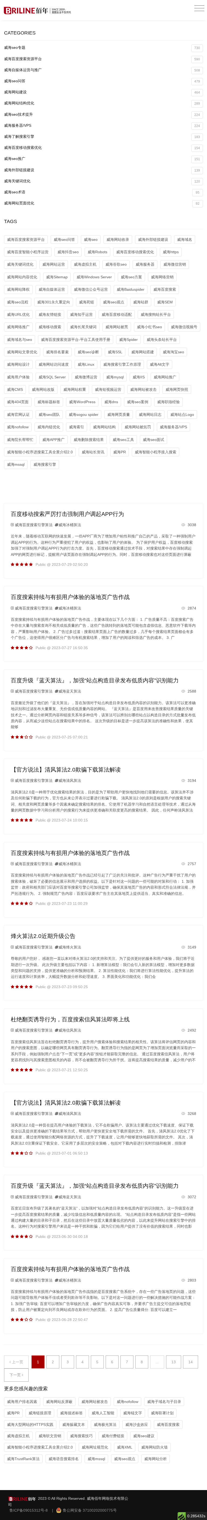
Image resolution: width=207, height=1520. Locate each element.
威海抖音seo (68, 252)
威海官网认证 (18, 414)
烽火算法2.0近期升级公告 (43, 936)
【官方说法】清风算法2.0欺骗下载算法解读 (66, 769)
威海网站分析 (155, 1459)
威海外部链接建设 (102, 170)
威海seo (91, 239)
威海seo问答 (102, 81)
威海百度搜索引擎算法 (34, 525)
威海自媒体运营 (52, 289)
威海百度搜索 (164, 289)
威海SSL (115, 352)
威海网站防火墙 (154, 1447)
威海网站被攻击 (143, 389)
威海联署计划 (162, 1413)
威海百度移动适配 (117, 314)
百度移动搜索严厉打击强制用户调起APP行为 (67, 514)
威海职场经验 (168, 402)
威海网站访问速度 (54, 364)
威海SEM (165, 302)
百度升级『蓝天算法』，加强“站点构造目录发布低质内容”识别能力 (95, 680)
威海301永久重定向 (53, 302)
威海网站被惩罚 (138, 427)
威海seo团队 (49, 414)
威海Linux (86, 364)
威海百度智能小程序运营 (28, 252)
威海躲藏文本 (73, 1424)
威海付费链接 (113, 1436)
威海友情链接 (50, 314)
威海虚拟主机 (85, 264)
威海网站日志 (150, 414)
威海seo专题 (102, 47)
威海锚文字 (132, 1413)
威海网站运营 (53, 264)
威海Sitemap (57, 277)
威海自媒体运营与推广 (102, 70)
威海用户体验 (18, 377)
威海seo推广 (102, 158)
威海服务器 (145, 264)
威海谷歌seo (116, 264)
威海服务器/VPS (102, 125)
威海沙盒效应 (136, 1424)
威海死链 (86, 302)
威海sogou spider (83, 414)
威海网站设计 (18, 364)
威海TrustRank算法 (23, 1459)
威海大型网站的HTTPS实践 (30, 1424)
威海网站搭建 (142, 352)
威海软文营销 (50, 1436)
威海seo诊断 (88, 352)
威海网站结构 (104, 427)
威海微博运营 (86, 377)
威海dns (111, 402)
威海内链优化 (48, 427)
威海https (171, 252)
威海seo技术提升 (102, 114)
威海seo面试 (153, 439)
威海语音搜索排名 (64, 1459)
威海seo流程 (17, 302)
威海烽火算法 (69, 947)
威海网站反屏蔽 (59, 1401)
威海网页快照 (176, 389)
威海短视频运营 (108, 389)
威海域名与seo (19, 339)
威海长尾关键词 (83, 327)
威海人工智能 (103, 1413)
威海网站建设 (102, 92)
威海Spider (128, 339)
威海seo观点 (113, 302)
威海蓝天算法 (69, 691)
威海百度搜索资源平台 (102, 59)
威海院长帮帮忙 (20, 439)
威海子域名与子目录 (164, 1401)
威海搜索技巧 (81, 1436)
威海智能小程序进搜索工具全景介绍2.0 (40, 452)
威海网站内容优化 (22, 277)
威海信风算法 (69, 1030)
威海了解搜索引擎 (102, 136)
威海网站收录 (117, 239)
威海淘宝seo (173, 352)
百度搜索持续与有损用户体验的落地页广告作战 (70, 597)
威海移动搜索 (50, 327)
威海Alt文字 (159, 364)
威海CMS (15, 389)
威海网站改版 (43, 389)
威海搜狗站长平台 (156, 314)
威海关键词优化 (102, 181)
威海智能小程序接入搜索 (155, 452)
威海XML (124, 1447)
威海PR (119, 452)
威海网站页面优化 (101, 203)
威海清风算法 (69, 780)
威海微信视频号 (184, 327)
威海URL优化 (18, 314)
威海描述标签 (71, 1413)
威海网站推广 (165, 377)
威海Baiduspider (130, 289)
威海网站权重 (74, 389)
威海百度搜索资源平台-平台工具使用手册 (75, 339)
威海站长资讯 (93, 452)
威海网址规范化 (95, 1447)
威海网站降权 (18, 289)
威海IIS (139, 377)
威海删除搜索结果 (89, 439)
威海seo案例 (137, 402)
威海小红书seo (149, 327)
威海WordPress (82, 402)
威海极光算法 (105, 1424)
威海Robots (97, 252)
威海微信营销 (174, 264)
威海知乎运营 (81, 314)
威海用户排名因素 (22, 1401)
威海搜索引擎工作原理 (122, 364)
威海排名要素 (57, 352)
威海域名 (184, 239)
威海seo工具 (123, 439)
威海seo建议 (143, 1436)
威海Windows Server (94, 277)
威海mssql (16, 464)
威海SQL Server (52, 377)
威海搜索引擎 (44, 464)
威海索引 (76, 427)
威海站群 (140, 302)
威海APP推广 (53, 439)
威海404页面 (18, 402)
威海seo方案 (131, 277)
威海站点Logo (182, 414)
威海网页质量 (118, 414)
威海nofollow (18, 427)
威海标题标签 (48, 402)
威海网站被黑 (116, 327)
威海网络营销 (162, 277)
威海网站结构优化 (102, 103)
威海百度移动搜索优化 (102, 147)
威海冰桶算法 (69, 525)
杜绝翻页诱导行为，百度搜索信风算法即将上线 (70, 1019)
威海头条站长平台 (162, 339)
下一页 (15, 1375)
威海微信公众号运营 (91, 289)
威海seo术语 (101, 192)
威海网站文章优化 (22, 352)
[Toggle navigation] (199, 8)
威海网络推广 (18, 327)
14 (190, 1362)
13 (173, 1362)
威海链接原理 (40, 1413)
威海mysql (115, 377)
